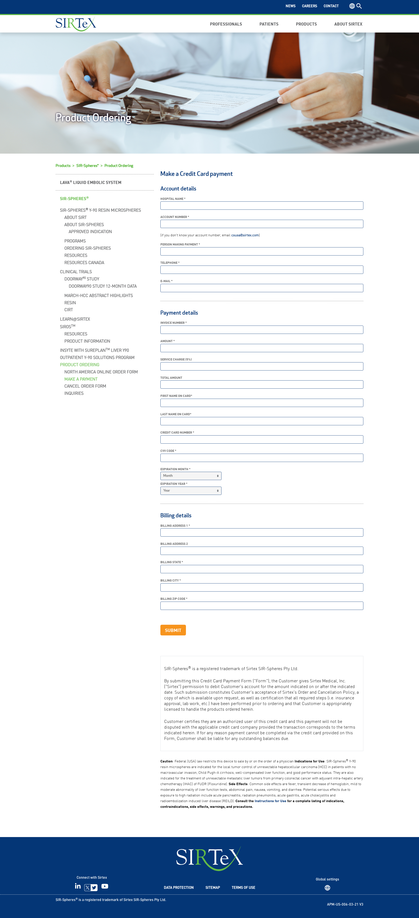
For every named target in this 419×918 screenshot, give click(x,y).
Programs (75, 241)
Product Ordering (119, 165)
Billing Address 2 (174, 544)
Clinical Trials (76, 271)
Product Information (87, 341)
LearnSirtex (75, 319)
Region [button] (352, 6)
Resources (75, 255)
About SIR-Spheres (84, 224)
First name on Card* (176, 396)
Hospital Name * (172, 199)
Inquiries (74, 393)
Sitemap (213, 888)
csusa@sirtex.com (245, 234)
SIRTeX (209, 858)
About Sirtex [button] (348, 24)
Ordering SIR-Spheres (87, 248)
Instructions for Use (270, 800)
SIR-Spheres (74, 198)
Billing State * (171, 562)
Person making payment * (180, 244)
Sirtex (76, 23)
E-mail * (166, 281)
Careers (309, 6)
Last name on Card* (175, 414)
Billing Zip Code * (173, 599)
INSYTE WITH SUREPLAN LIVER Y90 (94, 350)
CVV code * (168, 451)
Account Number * (174, 217)
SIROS (67, 326)
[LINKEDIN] (78, 887)
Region (327, 888)
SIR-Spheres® (87, 165)
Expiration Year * (173, 484)
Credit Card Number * (177, 432)
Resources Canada (84, 262)
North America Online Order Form (101, 371)
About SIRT (75, 217)
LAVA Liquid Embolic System (90, 182)
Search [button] (359, 6)
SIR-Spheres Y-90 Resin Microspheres (100, 209)
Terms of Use (243, 888)
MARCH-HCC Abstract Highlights (98, 295)
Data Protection (179, 888)
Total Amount (171, 377)
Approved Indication (90, 231)
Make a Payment (81, 379)
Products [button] (306, 24)
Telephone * (170, 262)
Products (63, 165)
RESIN (70, 302)
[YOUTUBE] (104, 887)
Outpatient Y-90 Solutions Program (97, 357)
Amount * (167, 341)
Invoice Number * (173, 322)
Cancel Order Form (85, 386)
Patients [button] (268, 24)
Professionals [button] (226, 24)
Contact (331, 6)
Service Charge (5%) (176, 359)
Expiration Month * (175, 469)
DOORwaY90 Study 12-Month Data (103, 286)
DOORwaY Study (81, 278)
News (290, 6)
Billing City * (170, 580)
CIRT (68, 309)
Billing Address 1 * (175, 525)
